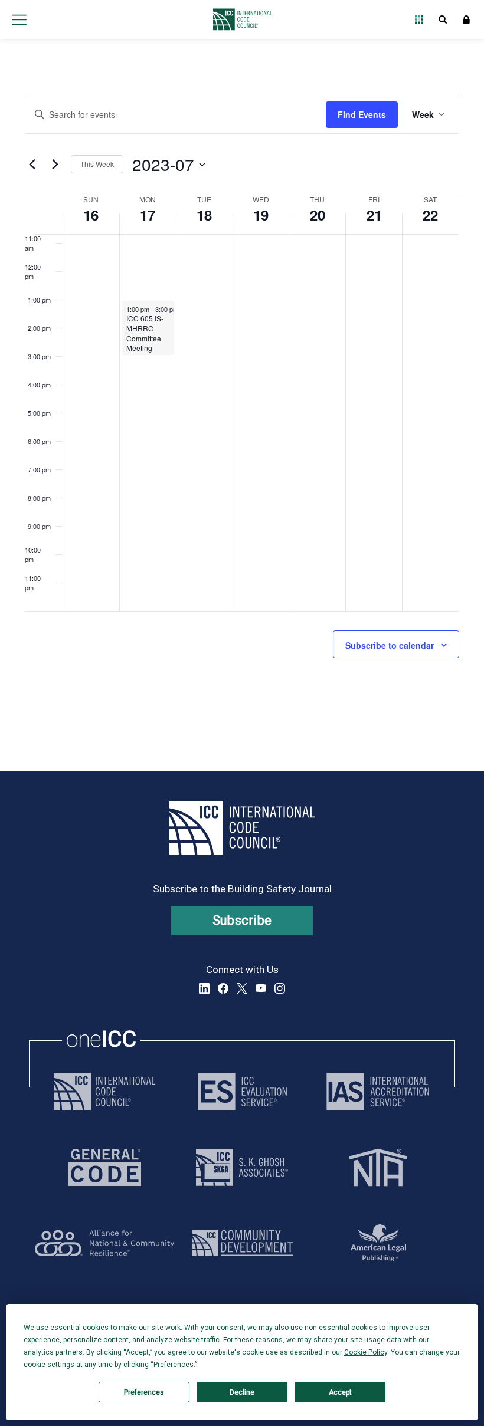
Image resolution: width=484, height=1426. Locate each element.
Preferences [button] (173, 1365)
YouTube (261, 988)
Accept (340, 1392)
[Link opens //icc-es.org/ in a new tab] (242, 1091)
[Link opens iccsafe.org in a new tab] (104, 1091)
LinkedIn (204, 988)
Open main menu (19, 19)
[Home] (239, 19)
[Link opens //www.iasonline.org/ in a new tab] (377, 1091)
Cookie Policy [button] (365, 1352)
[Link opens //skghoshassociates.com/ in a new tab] (242, 1167)
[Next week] (55, 164)
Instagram (280, 988)
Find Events (362, 114)
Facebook (223, 988)
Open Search (442, 19)
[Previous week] (32, 164)
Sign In (466, 19)
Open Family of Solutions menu (419, 19)
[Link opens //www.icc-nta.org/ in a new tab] (378, 1167)
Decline (242, 1392)
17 (147, 215)
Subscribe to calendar (389, 645)
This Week (97, 164)
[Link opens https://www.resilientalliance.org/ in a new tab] (104, 1243)
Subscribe (242, 920)
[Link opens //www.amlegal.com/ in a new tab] (378, 1243)
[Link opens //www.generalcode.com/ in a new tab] (104, 1167)
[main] (242, 405)
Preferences (144, 1392)
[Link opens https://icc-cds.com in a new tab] (242, 1243)
